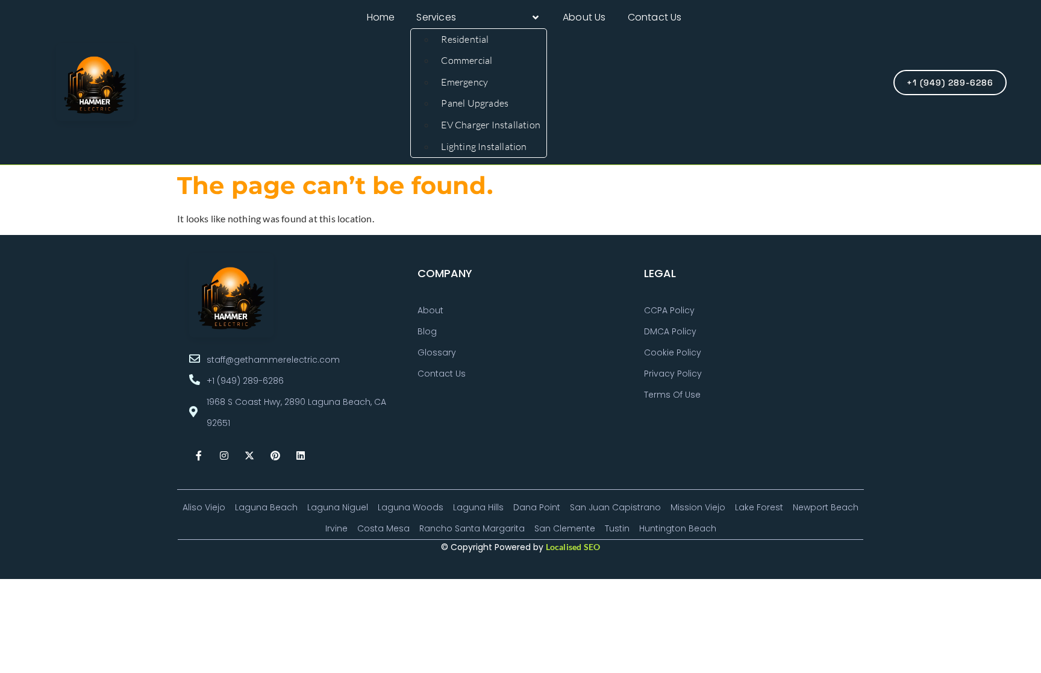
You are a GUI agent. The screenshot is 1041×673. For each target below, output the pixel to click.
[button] (478, 17)
